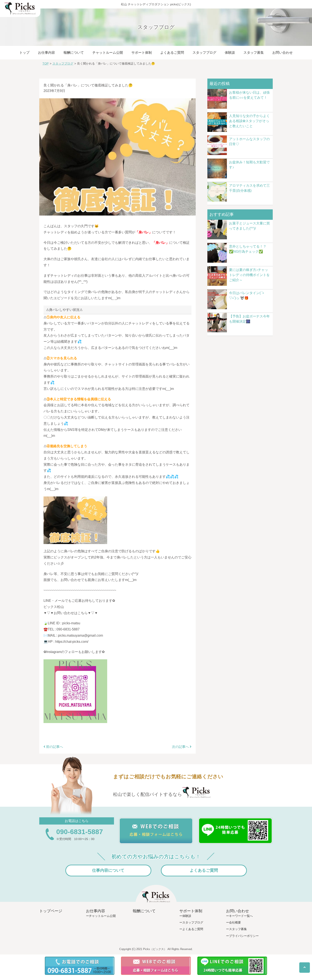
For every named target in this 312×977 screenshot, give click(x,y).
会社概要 (235, 922)
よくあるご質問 (172, 52)
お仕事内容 (46, 52)
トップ (24, 52)
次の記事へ (181, 747)
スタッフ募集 (253, 52)
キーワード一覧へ (241, 916)
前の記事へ (54, 747)
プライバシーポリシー (244, 936)
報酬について (73, 52)
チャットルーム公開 (107, 52)
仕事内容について (108, 870)
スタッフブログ (204, 52)
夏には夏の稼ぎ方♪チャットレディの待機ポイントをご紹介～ (249, 275)
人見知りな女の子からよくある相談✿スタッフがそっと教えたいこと (249, 121)
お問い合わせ (282, 52)
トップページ (50, 911)
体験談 (230, 52)
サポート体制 (141, 52)
